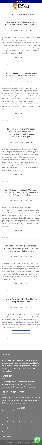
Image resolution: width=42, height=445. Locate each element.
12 (19, 421)
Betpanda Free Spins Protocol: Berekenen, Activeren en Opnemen (21, 23)
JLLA (21, 19)
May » (9, 436)
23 (2, 428)
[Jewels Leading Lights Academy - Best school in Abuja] (21, 6)
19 (19, 424)
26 (19, 428)
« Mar (4, 436)
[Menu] (3, 6)
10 (7, 421)
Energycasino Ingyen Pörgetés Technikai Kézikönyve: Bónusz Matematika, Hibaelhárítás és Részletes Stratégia (21, 133)
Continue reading (21, 57)
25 (13, 428)
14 (31, 421)
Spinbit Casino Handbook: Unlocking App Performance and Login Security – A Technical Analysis (21, 192)
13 (25, 421)
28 (31, 428)
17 (7, 424)
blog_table (29, 30)
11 (13, 421)
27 (25, 428)
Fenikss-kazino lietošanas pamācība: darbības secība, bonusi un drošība (21, 74)
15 (37, 421)
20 (25, 424)
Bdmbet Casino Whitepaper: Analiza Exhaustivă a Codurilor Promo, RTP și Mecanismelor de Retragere (21, 248)
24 (7, 428)
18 (13, 424)
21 (31, 424)
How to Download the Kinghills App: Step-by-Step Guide (21, 300)
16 (2, 424)
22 (37, 424)
